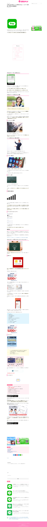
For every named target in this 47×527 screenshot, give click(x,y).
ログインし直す (16, 54)
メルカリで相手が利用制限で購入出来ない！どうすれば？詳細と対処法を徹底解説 (18, 517)
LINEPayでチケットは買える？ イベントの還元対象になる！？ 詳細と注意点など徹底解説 (17, 237)
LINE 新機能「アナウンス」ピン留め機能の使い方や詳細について (21, 484)
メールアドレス (9, 475)
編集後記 (15, 58)
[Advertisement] (18, 13)
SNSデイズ (23, 524)
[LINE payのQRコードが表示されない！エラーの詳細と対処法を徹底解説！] (19, 455)
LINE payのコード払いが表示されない (18, 47)
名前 (8, 472)
